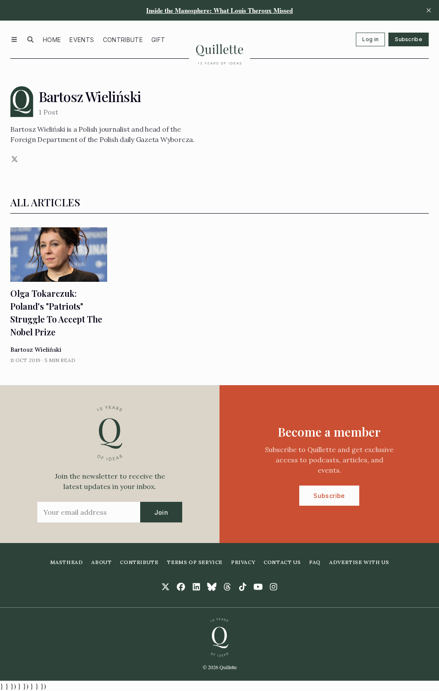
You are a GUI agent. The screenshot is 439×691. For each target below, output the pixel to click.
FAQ (315, 562)
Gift (158, 39)
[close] (429, 10)
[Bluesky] (212, 587)
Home (52, 39)
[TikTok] (243, 587)
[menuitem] (52, 39)
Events (81, 39)
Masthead (66, 562)
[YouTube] (258, 587)
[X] (13, 159)
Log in (370, 39)
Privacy (243, 562)
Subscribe (408, 39)
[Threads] (227, 587)
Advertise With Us (359, 562)
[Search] (30, 39)
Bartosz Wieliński (35, 349)
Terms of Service (195, 562)
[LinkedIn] (196, 587)
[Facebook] (181, 587)
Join (161, 512)
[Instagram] (273, 587)
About (101, 562)
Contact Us (282, 562)
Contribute (123, 39)
